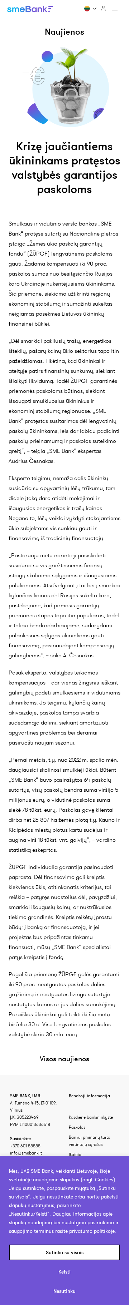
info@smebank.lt (26, 1153)
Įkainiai (75, 1154)
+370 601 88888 (25, 1145)
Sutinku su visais (64, 1252)
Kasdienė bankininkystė (91, 1117)
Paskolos (77, 1127)
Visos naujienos (64, 1058)
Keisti (64, 1272)
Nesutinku (64, 1291)
